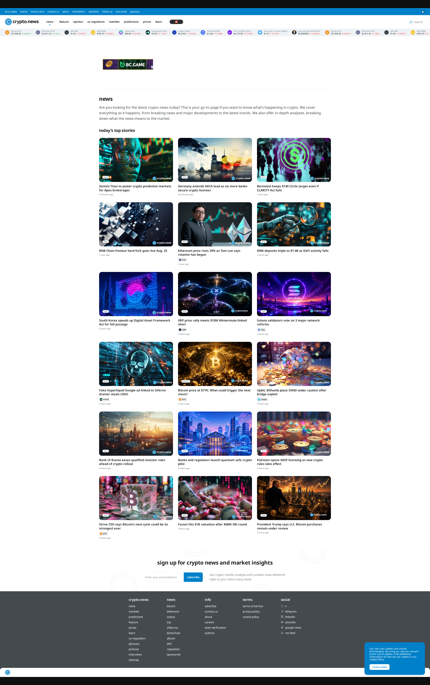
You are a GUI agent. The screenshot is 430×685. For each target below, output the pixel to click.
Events (23, 11)
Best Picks (121, 11)
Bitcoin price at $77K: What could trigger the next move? (214, 392)
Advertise (94, 11)
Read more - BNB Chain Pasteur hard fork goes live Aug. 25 (136, 224)
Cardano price (184, 32)
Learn (158, 22)
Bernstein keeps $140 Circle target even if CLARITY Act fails (288, 188)
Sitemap (134, 660)
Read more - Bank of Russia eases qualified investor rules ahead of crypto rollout (136, 434)
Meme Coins (37, 11)
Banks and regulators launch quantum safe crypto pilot (215, 462)
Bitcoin (182, 399)
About (65, 11)
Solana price (130, 32)
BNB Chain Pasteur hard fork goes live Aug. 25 (133, 251)
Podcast (134, 649)
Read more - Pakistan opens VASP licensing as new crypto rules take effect (294, 434)
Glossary (135, 11)
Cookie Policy (251, 617)
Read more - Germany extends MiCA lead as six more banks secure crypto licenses (215, 160)
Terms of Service (253, 606)
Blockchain (173, 633)
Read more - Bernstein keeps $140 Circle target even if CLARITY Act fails (294, 160)
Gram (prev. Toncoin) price (272, 32)
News (49, 22)
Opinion (78, 22)
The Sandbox (262, 399)
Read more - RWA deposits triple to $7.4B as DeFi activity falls (294, 224)
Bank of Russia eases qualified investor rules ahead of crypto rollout (132, 462)
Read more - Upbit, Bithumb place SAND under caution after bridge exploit (294, 364)
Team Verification (215, 627)
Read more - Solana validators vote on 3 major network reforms (294, 294)
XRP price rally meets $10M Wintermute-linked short (212, 322)
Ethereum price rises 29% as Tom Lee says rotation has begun (209, 252)
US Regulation (96, 22)
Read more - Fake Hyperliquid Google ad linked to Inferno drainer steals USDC (136, 364)
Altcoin (171, 638)
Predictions (131, 22)
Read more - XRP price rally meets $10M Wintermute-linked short (215, 294)
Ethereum (182, 260)
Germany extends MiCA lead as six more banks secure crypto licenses (212, 188)
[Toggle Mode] (423, 11)
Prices (147, 22)
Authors (210, 633)
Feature (64, 22)
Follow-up (107, 11)
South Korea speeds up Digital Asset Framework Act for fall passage (134, 322)
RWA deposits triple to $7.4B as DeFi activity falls (293, 251)
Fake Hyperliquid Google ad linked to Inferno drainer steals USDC (132, 392)
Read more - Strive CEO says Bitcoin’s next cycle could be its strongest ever (136, 498)
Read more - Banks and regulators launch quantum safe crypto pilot (215, 434)
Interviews (135, 654)
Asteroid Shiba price (306, 32)
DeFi (169, 644)
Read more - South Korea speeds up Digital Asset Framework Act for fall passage (136, 294)
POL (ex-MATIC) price (240, 32)
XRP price (75, 32)
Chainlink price (212, 32)
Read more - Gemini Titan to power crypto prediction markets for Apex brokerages (136, 160)
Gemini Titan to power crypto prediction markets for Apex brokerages (135, 188)
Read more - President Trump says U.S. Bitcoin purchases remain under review (294, 498)
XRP (182, 330)
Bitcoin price (18, 32)
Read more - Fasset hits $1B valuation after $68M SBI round (215, 498)
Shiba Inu (172, 627)
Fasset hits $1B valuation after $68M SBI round (212, 524)
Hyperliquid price (156, 32)
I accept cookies (379, 667)
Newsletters (78, 11)
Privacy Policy (251, 611)
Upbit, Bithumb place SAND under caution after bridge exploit (291, 392)
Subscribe (193, 577)
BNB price (102, 32)
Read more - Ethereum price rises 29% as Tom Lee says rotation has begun (215, 224)
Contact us (53, 11)
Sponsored (173, 654)
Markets (114, 22)
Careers (209, 622)
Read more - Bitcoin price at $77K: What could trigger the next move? (215, 364)
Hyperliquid (104, 399)
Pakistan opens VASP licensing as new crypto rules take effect (290, 462)
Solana (261, 330)
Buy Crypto (11, 11)
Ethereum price (47, 32)
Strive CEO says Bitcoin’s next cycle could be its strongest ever (133, 526)
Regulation (173, 649)
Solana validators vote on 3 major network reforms (288, 322)
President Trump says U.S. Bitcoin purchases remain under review (289, 526)
